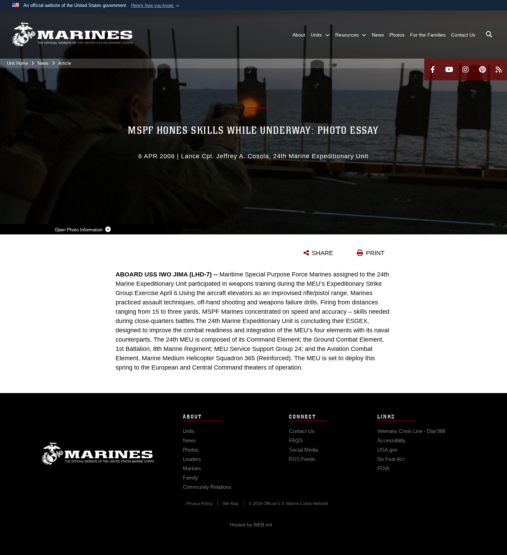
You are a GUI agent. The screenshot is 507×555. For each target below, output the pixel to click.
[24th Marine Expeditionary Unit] (72, 34)
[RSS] (498, 69)
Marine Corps (98, 453)
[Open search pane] (489, 34)
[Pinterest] (482, 69)
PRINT (375, 253)
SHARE (322, 253)
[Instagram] (465, 69)
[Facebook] (432, 69)
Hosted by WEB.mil (251, 524)
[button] (156, 5)
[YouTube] (449, 69)
